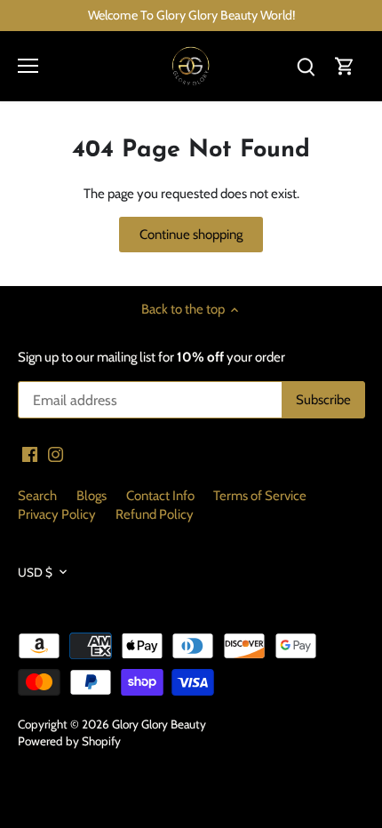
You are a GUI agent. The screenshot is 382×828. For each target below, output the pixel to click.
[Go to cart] (344, 66)
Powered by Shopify (69, 741)
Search (37, 496)
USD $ (35, 572)
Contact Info (160, 496)
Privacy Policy (57, 514)
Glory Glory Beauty (159, 724)
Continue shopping (191, 235)
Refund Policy (154, 514)
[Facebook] (29, 453)
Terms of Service (259, 496)
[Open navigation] (28, 66)
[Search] (305, 66)
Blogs (91, 496)
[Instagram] (55, 453)
